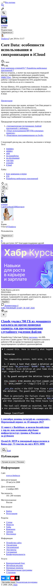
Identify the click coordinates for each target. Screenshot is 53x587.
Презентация (6, 101)
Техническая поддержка (26, 582)
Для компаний (12, 547)
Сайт (3, 207)
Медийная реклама (14, 565)
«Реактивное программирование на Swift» (24, 135)
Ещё (9, 451)
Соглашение (11, 552)
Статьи (9, 522)
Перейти (5, 302)
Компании (10, 529)
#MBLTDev (6, 77)
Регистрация (11, 513)
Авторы (9, 531)
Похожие (20, 462)
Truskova (5, 39)
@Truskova (11, 227)
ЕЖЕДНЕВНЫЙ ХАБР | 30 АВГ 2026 (18, 308)
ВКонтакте (19, 207)
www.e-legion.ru (13, 475)
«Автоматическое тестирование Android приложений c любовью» (23, 127)
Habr (15, 585)
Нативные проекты (14, 568)
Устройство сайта (13, 543)
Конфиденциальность (15, 554)
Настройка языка (8, 582)
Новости (10, 525)
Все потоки (10, 2)
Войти (9, 511)
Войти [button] (4, 16)
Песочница (11, 534)
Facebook (9, 207)
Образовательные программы (19, 570)
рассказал (33, 337)
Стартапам (11, 572)
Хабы (8, 527)
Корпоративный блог (15, 563)
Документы (11, 550)
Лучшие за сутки (8, 462)
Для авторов (11, 545)
